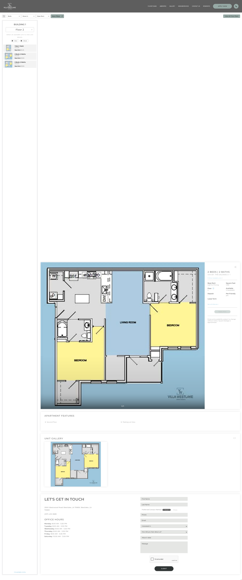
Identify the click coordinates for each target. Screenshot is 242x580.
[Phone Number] (236, 6)
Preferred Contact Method (151, 510)
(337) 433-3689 (50, 514)
